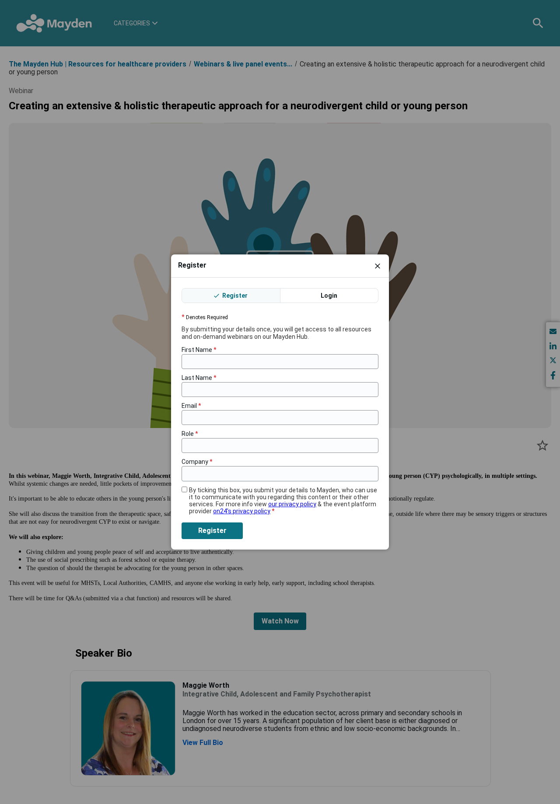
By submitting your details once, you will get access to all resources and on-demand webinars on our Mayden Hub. (276, 333)
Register (234, 295)
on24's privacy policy (241, 511)
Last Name (199, 377)
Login (329, 295)
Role (190, 433)
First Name (199, 349)
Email (191, 405)
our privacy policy (292, 504)
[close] (377, 265)
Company (197, 461)
